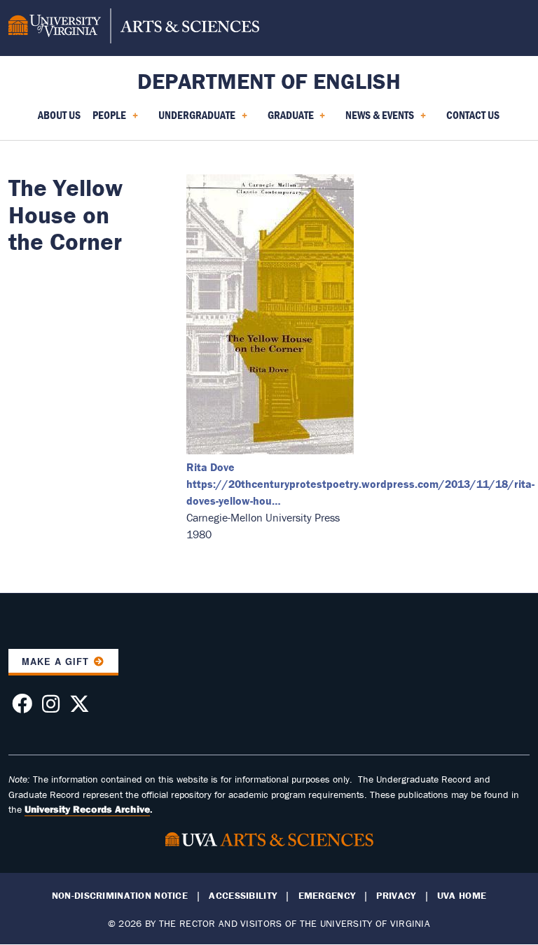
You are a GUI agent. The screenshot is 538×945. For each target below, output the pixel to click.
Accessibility (243, 896)
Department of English (269, 80)
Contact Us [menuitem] (472, 115)
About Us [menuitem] (59, 115)
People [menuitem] (106, 120)
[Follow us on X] (79, 707)
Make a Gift (55, 661)
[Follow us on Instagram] (51, 707)
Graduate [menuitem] (288, 120)
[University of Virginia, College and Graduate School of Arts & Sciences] (133, 28)
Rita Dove (210, 467)
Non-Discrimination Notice (120, 896)
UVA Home (461, 896)
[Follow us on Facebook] (22, 707)
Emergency (327, 896)
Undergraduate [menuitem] (194, 120)
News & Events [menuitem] (377, 120)
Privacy (395, 896)
